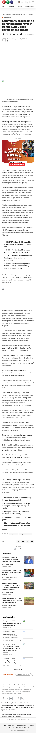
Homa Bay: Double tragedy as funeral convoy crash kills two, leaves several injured (17, 265)
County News (7, 17)
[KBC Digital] (8, 2)
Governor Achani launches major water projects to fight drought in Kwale (16, 505)
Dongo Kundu (13, 534)
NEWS (12, 564)
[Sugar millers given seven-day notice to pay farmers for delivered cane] (29, 601)
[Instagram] (18, 698)
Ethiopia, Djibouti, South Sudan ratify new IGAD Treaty (15, 512)
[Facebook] (3, 698)
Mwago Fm (4, 707)
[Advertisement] (18, 61)
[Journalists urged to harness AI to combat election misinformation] (29, 560)
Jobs (14, 714)
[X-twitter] (7, 698)
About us (3, 714)
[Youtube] (11, 698)
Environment (13, 577)
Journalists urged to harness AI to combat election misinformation (11, 559)
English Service (15, 703)
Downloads (20, 714)
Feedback (4, 716)
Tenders (9, 714)
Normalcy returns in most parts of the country (11, 662)
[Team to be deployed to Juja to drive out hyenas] (28, 624)
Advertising (27, 714)
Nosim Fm (11, 710)
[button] (19, 2)
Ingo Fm (23, 707)
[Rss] (22, 698)
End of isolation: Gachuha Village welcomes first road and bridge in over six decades (11, 649)
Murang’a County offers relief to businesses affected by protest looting (17, 524)
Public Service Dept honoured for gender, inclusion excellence (17, 251)
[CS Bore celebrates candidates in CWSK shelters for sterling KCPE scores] (28, 634)
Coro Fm (23, 703)
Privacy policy (17, 716)
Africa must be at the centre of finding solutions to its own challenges (18, 258)
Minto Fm (5, 705)
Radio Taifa (5, 703)
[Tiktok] (14, 698)
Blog (8, 14)
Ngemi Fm (4, 710)
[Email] (14, 34)
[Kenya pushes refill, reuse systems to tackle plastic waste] (29, 573)
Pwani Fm (30, 703)
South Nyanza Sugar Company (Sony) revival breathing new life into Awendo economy (11, 586)
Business (4, 605)
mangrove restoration (25, 534)
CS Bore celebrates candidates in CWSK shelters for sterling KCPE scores (12, 636)
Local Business (12, 605)
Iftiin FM (30, 707)
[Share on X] (7, 34)
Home (4, 14)
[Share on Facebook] (3, 34)
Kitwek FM (30, 705)
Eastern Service (14, 707)
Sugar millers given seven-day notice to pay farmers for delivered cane (12, 600)
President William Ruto (23, 674)
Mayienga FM (13, 705)
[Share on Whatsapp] (10, 34)
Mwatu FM (22, 705)
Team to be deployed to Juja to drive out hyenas (12, 624)
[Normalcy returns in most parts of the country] (28, 661)
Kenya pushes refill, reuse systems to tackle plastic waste (11, 572)
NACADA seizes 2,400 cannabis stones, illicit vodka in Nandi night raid (18, 244)
